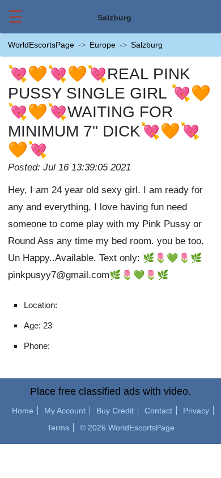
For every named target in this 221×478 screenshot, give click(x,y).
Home (22, 410)
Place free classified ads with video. (110, 391)
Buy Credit (115, 410)
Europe (103, 44)
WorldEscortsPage (41, 44)
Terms (58, 427)
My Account (65, 410)
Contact (158, 410)
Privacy (196, 410)
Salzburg (147, 44)
